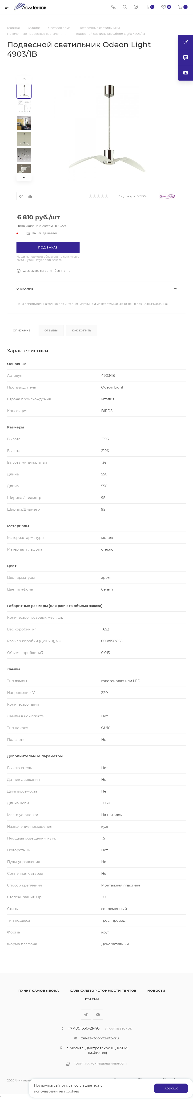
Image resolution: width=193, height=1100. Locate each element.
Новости (156, 990)
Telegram (86, 1015)
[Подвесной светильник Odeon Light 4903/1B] (107, 128)
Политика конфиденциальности (100, 1063)
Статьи (92, 999)
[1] (90, 196)
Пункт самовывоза (38, 990)
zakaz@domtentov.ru (100, 1038)
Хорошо (171, 1088)
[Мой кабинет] (136, 7)
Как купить (81, 330)
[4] (102, 196)
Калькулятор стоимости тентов (103, 990)
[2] (94, 196)
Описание (21, 330)
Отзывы (51, 330)
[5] (106, 196)
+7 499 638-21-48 (84, 1028)
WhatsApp (98, 1015)
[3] (98, 196)
